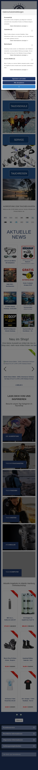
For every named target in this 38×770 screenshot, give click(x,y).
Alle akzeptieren (19, 82)
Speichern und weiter (19, 79)
